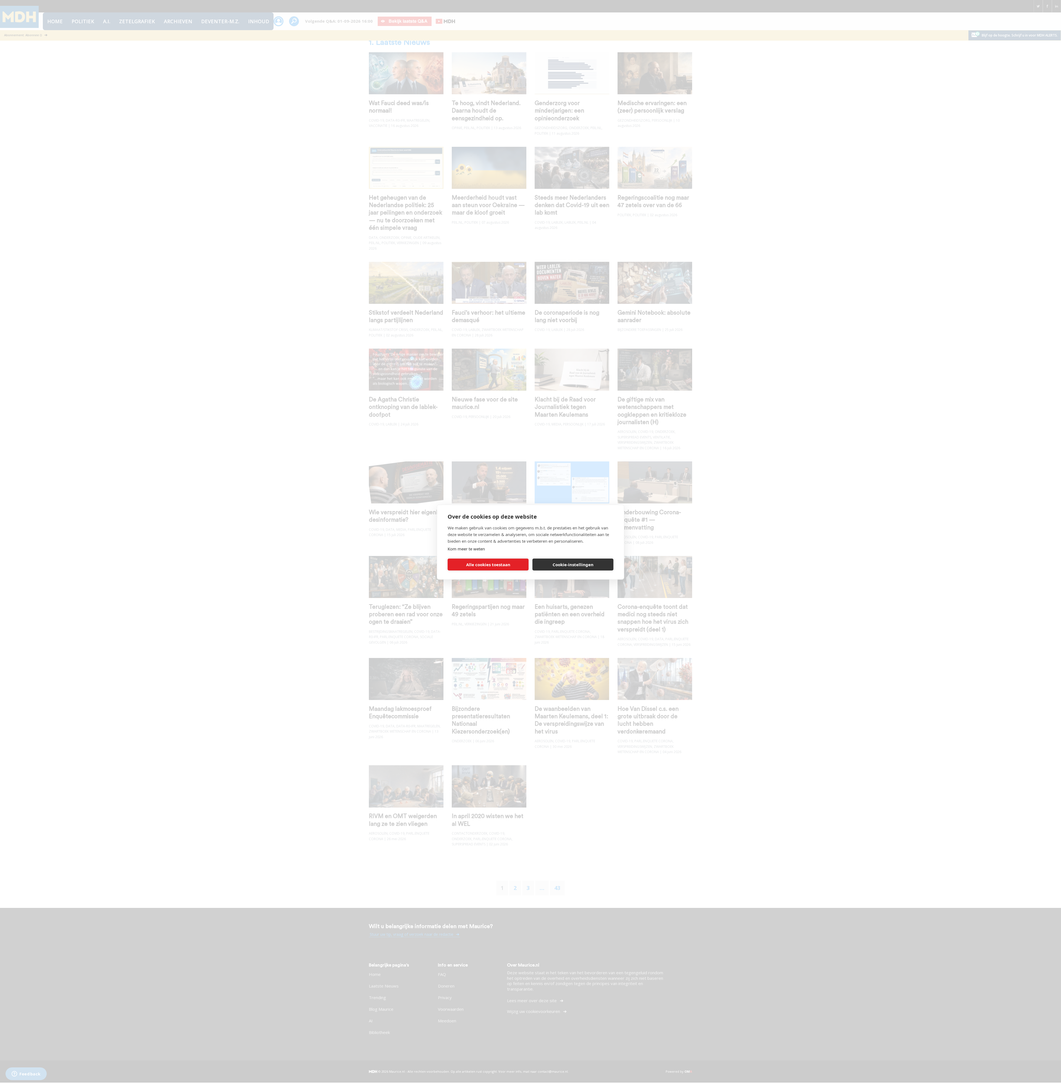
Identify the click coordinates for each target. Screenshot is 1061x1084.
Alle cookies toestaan (488, 564)
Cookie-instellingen (573, 564)
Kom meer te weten (466, 548)
